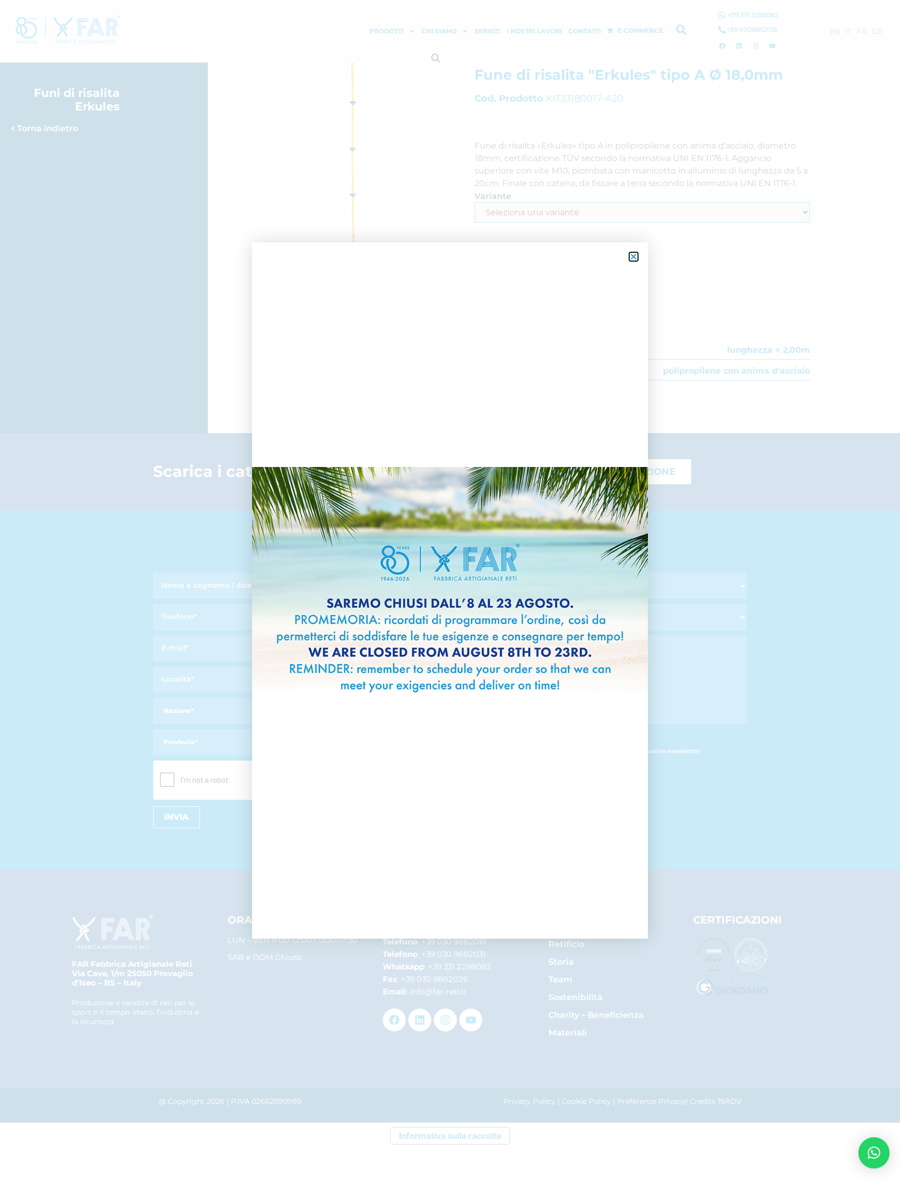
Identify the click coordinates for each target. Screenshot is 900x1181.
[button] (874, 1152)
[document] (450, 590)
